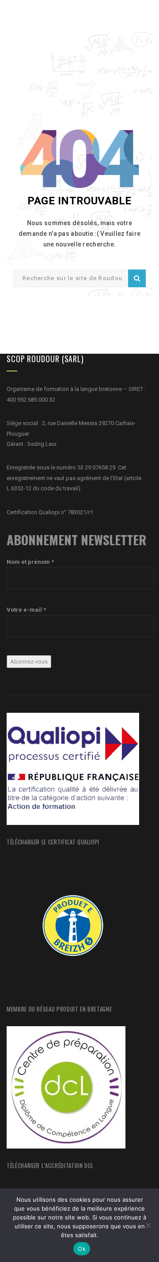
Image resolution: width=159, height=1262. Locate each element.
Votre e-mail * (26, 609)
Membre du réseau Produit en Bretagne (59, 1008)
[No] (148, 1225)
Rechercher (137, 278)
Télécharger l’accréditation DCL (50, 1165)
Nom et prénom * (30, 562)
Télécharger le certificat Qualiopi (53, 841)
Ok (82, 1248)
